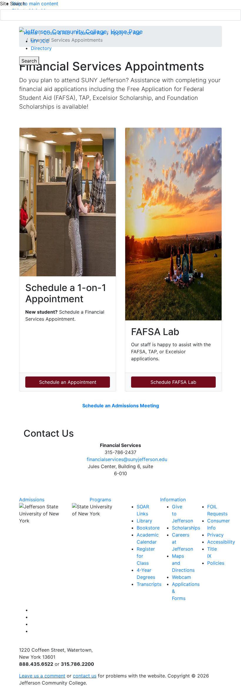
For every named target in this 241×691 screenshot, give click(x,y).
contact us (84, 676)
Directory (41, 48)
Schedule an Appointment (67, 382)
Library (144, 521)
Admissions (31, 499)
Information (173, 499)
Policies (215, 563)
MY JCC (40, 41)
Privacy (215, 535)
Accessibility (221, 542)
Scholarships (186, 528)
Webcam (181, 577)
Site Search (12, 3)
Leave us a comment (42, 676)
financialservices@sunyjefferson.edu (127, 459)
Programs (100, 499)
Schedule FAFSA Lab (173, 382)
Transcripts (149, 584)
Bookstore (148, 528)
